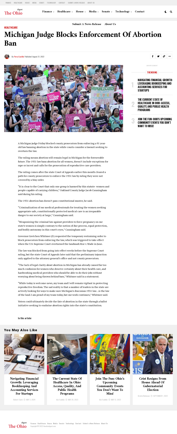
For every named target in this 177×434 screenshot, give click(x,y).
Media (34, 3)
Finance (8, 3)
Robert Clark (18, 399)
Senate (41, 3)
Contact (62, 3)
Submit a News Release (76, 3)
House (27, 3)
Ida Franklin (60, 399)
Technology (51, 3)
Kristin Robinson (144, 395)
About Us (91, 3)
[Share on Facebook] (152, 56)
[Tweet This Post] (158, 56)
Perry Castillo (19, 56)
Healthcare (18, 3)
